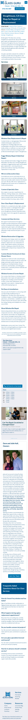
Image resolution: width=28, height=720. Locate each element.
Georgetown (17, 30)
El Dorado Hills (21, 28)
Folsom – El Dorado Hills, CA (14, 6)
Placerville (17, 31)
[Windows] (14, 127)
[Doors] (14, 109)
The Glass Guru (7, 426)
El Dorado (13, 28)
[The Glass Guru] (8, 695)
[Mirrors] (14, 91)
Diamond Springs (5, 28)
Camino (20, 26)
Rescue (17, 33)
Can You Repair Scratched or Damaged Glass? (13, 424)
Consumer (18, 426)
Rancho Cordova (9, 33)
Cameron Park (12, 26)
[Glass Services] (14, 72)
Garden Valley (9, 30)
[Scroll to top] (25, 717)
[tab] (11, 438)
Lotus (6, 31)
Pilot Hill (11, 31)
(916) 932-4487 (6, 9)
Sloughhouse (9, 35)
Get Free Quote (20, 8)
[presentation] (14, 413)
